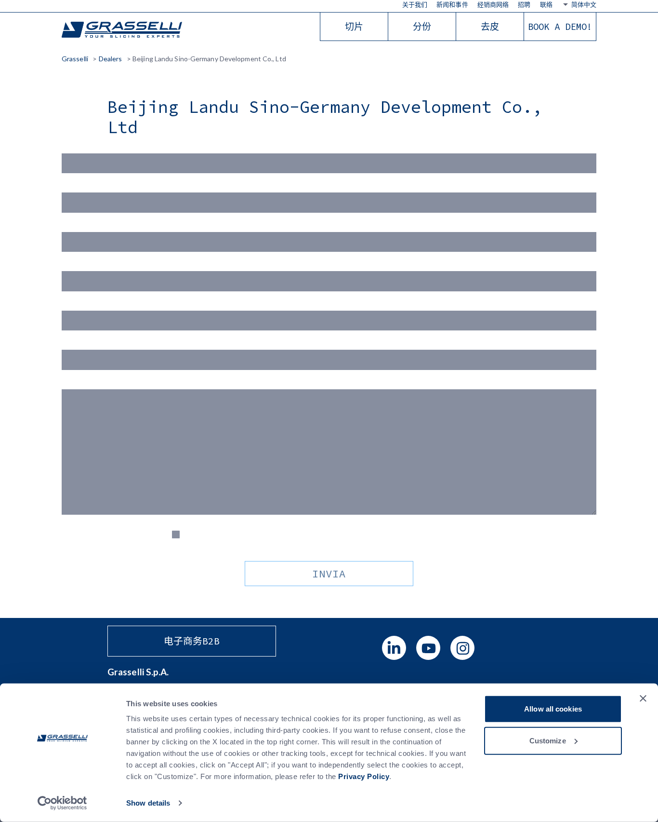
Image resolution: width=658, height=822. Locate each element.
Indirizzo (77, 304)
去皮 (490, 26)
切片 (354, 26)
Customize (547, 740)
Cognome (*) (83, 186)
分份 (422, 26)
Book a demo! (560, 26)
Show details (148, 803)
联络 (546, 4)
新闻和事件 (452, 4)
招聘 (524, 4)
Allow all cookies (553, 709)
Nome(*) (76, 147)
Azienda (75, 265)
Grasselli (122, 30)
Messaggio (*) (85, 383)
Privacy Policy (363, 776)
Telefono (77, 343)
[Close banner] (643, 698)
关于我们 (414, 4)
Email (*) (76, 226)
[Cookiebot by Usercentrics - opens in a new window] (62, 803)
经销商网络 (493, 4)
